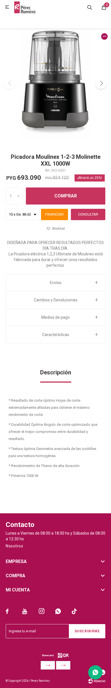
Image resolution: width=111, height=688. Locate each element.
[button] (90, 7)
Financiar (54, 214)
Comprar (65, 196)
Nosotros (14, 546)
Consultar (88, 214)
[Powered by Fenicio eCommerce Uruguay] (96, 681)
